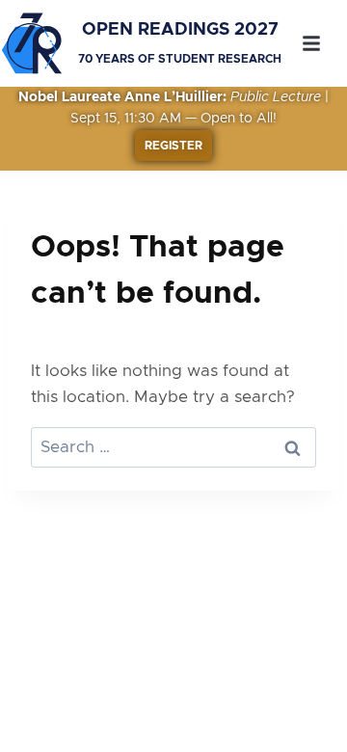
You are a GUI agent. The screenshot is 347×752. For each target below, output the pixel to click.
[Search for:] (173, 447)
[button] (311, 43)
